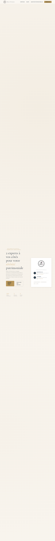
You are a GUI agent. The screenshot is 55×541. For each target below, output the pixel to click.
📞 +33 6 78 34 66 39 (40, 274)
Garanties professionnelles (37, 1)
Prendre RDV (47, 1)
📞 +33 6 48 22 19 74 (40, 278)
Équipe (27, 1)
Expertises (22, 1)
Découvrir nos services (19, 283)
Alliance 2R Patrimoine (11, 1)
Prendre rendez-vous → (9, 283)
